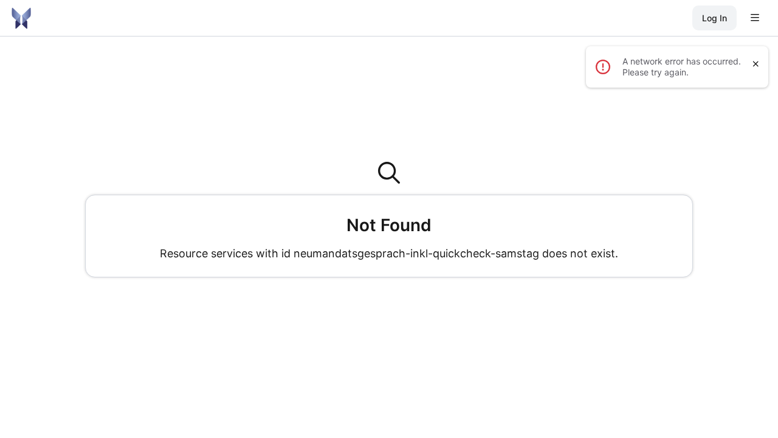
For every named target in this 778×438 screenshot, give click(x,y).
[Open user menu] (755, 18)
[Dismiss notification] (755, 63)
